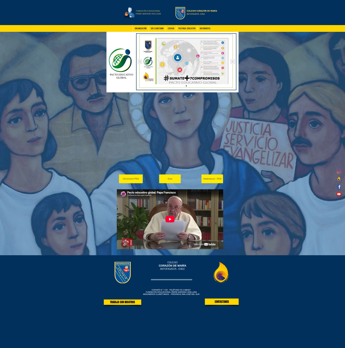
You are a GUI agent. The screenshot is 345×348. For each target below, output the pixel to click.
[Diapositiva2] (186, 85)
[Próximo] (232, 61)
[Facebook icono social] (339, 186)
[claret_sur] (339, 179)
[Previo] (139, 61)
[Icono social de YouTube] (339, 194)
